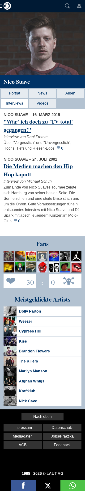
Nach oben (42, 417)
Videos (42, 103)
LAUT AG (55, 474)
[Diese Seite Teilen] (23, 485)
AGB (23, 445)
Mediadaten (23, 436)
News (42, 93)
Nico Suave (17, 81)
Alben (70, 93)
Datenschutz (62, 428)
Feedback (62, 445)
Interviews (14, 103)
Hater (52, 280)
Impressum (22, 428)
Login (79, 6)
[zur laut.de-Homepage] (6, 6)
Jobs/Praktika (62, 436)
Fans (19, 280)
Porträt (14, 93)
